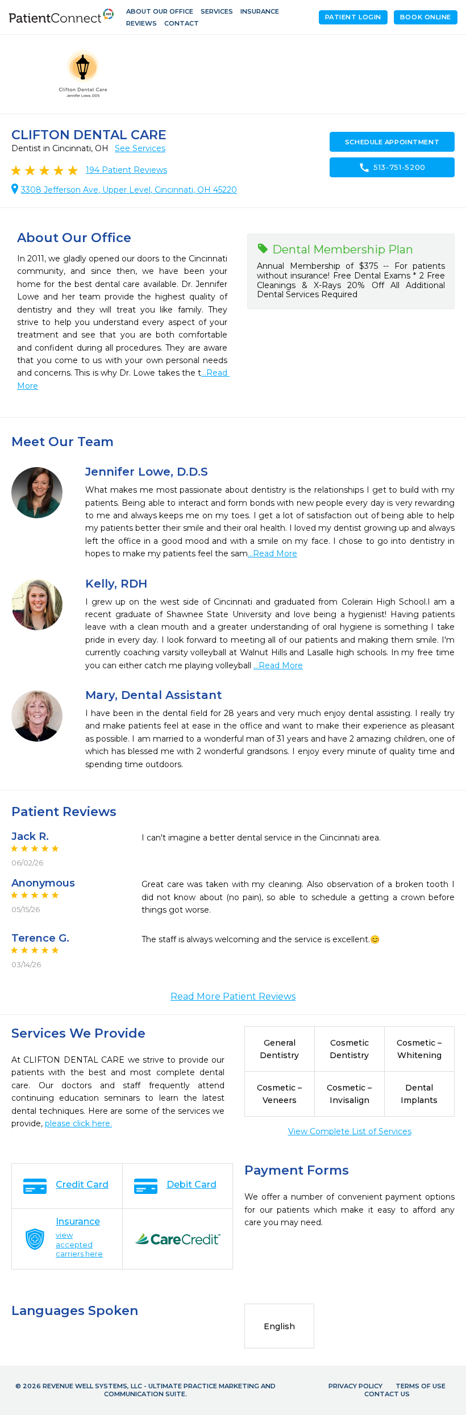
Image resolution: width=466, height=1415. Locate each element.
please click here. (78, 1123)
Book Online (425, 17)
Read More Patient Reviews (233, 996)
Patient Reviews (126, 170)
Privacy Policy (355, 1386)
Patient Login (353, 17)
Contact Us (387, 1394)
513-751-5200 (392, 167)
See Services (140, 148)
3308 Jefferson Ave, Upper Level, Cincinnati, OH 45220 (129, 190)
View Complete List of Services (349, 1131)
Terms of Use (421, 1386)
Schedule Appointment (392, 142)
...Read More (272, 553)
